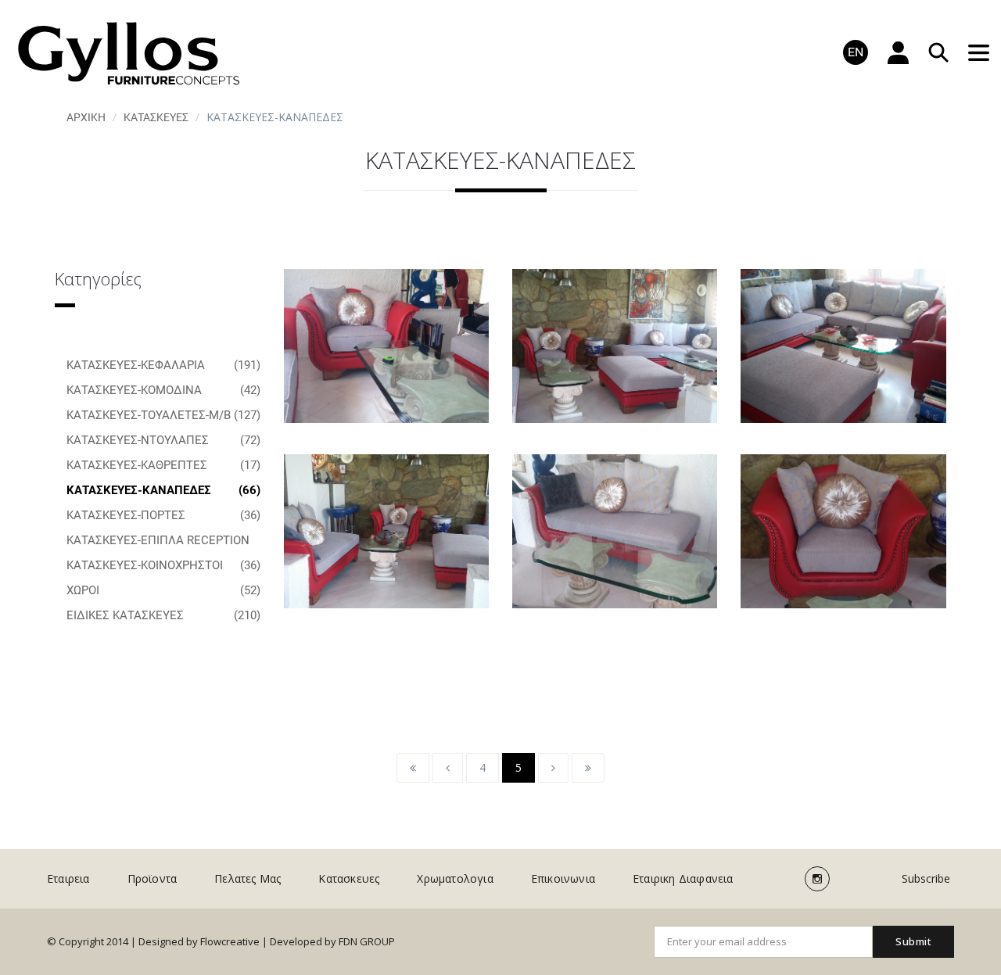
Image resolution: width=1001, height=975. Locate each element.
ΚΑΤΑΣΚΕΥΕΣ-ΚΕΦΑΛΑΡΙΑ (163, 365)
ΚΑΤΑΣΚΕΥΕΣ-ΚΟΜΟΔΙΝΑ (163, 390)
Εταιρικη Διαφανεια (683, 878)
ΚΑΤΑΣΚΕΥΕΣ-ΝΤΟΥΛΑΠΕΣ (163, 440)
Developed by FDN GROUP (332, 941)
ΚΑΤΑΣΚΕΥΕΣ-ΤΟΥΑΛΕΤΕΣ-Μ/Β (163, 415)
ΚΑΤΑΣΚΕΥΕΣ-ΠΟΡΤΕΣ (163, 515)
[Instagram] (817, 878)
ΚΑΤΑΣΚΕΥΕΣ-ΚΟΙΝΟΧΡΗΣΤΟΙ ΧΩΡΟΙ (163, 577)
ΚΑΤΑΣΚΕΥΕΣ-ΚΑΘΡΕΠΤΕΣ (163, 465)
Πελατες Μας (247, 878)
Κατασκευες (156, 117)
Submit (913, 941)
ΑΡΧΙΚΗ (86, 117)
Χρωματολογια (455, 878)
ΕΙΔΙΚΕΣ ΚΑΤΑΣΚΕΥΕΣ (163, 615)
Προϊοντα (152, 878)
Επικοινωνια (563, 878)
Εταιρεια (68, 878)
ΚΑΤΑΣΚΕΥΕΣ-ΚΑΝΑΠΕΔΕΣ (163, 490)
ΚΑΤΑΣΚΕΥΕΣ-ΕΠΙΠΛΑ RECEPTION (163, 543)
